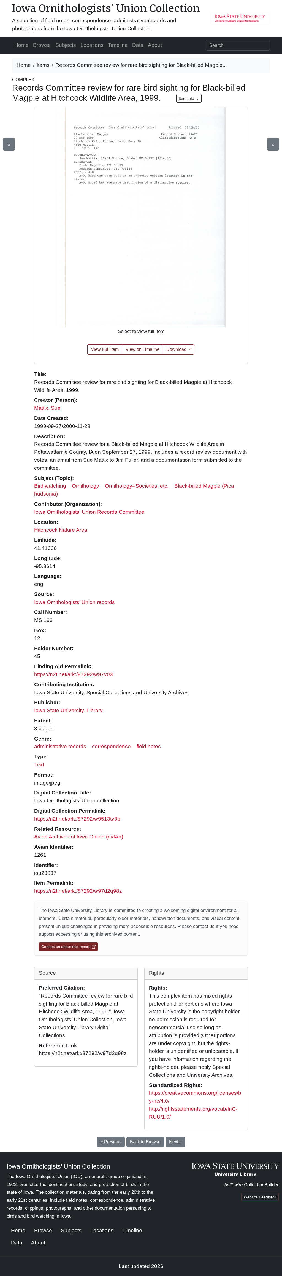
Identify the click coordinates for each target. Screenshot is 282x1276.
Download (177, 349)
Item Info (187, 98)
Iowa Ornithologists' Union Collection (106, 8)
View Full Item (105, 349)
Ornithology (85, 486)
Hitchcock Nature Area (60, 530)
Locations (92, 45)
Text (39, 764)
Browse (42, 45)
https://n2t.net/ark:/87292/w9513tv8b (77, 819)
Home (21, 45)
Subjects (65, 45)
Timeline (118, 45)
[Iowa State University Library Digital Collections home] (235, 1169)
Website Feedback (260, 1197)
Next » (175, 1142)
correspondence (111, 746)
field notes (149, 746)
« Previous (111, 1142)
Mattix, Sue (47, 408)
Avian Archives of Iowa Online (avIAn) (78, 837)
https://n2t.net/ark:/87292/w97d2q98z (78, 891)
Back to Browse (145, 1142)
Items (43, 65)
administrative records (60, 746)
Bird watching (50, 486)
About (155, 45)
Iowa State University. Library (68, 710)
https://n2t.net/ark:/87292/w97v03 (73, 674)
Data (137, 45)
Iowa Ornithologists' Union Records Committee (89, 512)
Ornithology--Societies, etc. (137, 486)
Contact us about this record (66, 946)
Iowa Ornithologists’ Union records (74, 602)
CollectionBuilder (261, 1184)
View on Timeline (142, 349)
